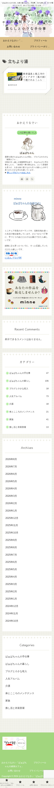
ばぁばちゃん (27, 153)
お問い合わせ (14, 770)
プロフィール (40, 762)
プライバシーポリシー (39, 770)
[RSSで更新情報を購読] (32, 179)
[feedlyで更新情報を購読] (27, 179)
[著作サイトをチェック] (22, 179)
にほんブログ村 (13, 257)
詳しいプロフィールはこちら (18, 173)
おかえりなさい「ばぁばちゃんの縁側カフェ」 (14, 764)
